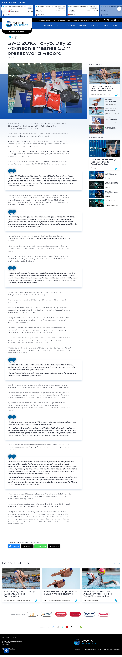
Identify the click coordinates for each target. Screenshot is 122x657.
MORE (115, 25)
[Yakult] (104, 614)
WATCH (56, 20)
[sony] (89, 614)
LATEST (58, 25)
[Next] (119, 9)
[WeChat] (81, 627)
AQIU (92, 20)
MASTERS (75, 20)
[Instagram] (58, 627)
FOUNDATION (84, 20)
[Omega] (75, 614)
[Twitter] (71, 627)
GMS (97, 20)
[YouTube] (67, 627)
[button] (14, 546)
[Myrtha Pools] (46, 614)
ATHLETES (94, 25)
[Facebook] (53, 627)
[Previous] (3, 9)
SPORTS (47, 25)
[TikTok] (62, 627)
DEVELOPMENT (65, 20)
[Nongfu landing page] (61, 614)
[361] (32, 614)
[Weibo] (76, 627)
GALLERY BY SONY (45, 20)
